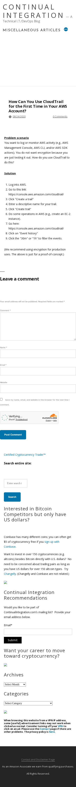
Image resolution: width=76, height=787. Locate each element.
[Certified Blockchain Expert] (5, 583)
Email (3, 365)
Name (3, 347)
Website (3, 382)
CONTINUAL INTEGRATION (34, 11)
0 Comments (60, 116)
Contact (45, 729)
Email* (8, 625)
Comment (5, 310)
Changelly (10, 574)
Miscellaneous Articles (32, 30)
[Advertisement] (38, 58)
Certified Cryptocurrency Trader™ (25, 454)
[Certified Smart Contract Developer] (5, 665)
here (52, 731)
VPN (60, 726)
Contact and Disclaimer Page (38, 759)
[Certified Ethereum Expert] (5, 712)
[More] (66, 30)
